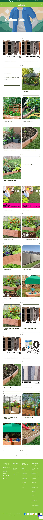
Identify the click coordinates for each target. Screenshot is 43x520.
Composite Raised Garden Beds (11, 298)
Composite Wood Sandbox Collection (29, 299)
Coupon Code (34, 508)
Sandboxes (24, 482)
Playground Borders (24, 479)
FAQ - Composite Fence (35, 469)
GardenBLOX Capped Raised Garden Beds (10, 418)
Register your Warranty (34, 491)
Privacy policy (18, 513)
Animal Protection (28, 121)
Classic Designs (7, 239)
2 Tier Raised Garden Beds (10, 62)
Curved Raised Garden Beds (10, 358)
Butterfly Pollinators (28, 210)
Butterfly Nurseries (8, 210)
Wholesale (15, 474)
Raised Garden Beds (25, 467)
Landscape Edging (25, 475)
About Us (14, 465)
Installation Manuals (34, 479)
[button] (1, 4)
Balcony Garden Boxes (9, 150)
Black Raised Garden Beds (10, 180)
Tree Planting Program (15, 469)
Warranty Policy (35, 487)
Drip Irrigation (27, 358)
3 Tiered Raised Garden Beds (30, 62)
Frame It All (6, 513)
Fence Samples (27, 387)
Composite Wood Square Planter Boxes (11, 329)
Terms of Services (35, 505)
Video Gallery (34, 482)
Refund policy (12, 513)
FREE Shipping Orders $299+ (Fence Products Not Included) (21, 1)
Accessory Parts (8, 121)
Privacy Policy (34, 500)
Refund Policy (34, 503)
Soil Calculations (35, 485)
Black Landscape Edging (29, 150)
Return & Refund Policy (35, 495)
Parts (23, 487)
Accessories (26, 91)
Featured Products (8, 387)
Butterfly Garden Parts (29, 164)
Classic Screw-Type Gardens (30, 239)
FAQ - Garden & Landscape (35, 473)
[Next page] (26, 454)
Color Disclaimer (35, 497)
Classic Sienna (7, 269)
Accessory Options (35, 476)
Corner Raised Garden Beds (30, 328)
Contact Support (35, 465)
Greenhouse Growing (28, 417)
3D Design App (7, 73)
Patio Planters (24, 473)
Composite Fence (27, 269)
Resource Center (16, 472)
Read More (5, 473)
